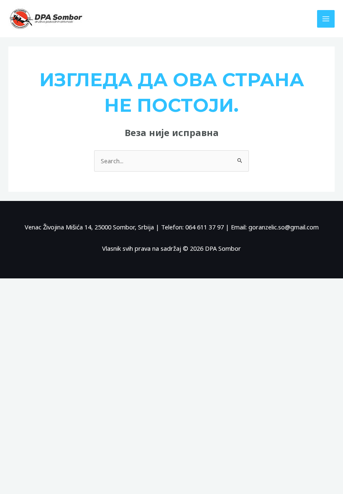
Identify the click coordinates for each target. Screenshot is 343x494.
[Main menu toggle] (326, 19)
